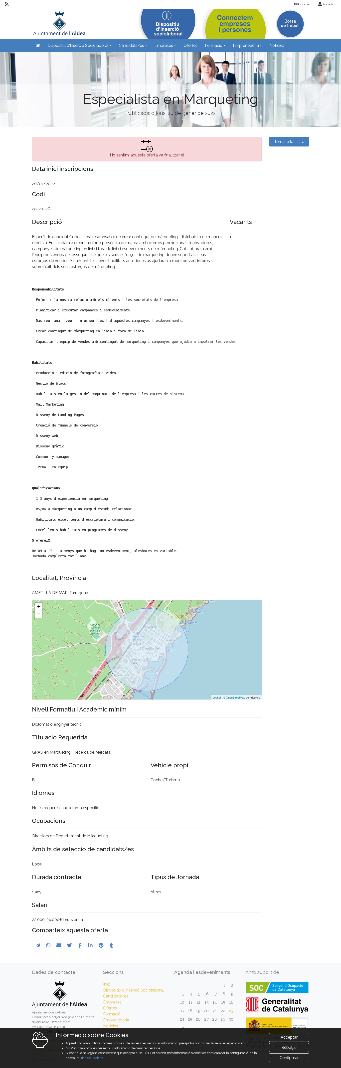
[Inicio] (58, 22)
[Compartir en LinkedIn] (90, 945)
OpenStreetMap (235, 697)
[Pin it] (101, 945)
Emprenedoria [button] (246, 45)
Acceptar (289, 1037)
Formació (112, 1014)
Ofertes (190, 45)
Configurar (289, 1057)
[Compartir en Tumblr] (111, 945)
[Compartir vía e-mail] (58, 945)
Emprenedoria (116, 1020)
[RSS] (6, 4)
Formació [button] (213, 45)
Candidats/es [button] (131, 45)
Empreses (112, 1002)
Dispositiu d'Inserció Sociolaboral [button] (78, 45)
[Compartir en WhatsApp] (48, 945)
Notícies (276, 45)
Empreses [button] (164, 45)
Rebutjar (289, 1047)
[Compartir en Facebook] (80, 945)
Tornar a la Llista (289, 141)
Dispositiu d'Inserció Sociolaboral (133, 990)
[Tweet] (69, 945)
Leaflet (217, 697)
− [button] (38, 614)
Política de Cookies (89, 1058)
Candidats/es (115, 996)
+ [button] (38, 606)
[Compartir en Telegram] (38, 945)
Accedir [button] (328, 4)
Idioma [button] (304, 4)
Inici (106, 984)
